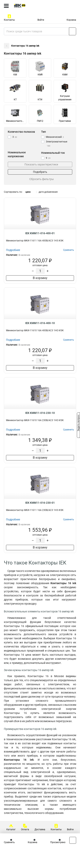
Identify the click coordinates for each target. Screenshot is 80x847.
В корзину (40, 278)
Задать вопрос (78, 423)
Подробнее (13, 250)
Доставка (40, 829)
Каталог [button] (11, 829)
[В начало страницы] (72, 840)
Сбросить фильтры (41, 179)
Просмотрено (57, 842)
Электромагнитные (56, 143)
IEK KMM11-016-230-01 (40, 502)
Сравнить (9, 842)
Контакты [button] (9, 20)
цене (27, 192)
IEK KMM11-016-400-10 (40, 323)
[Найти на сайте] (72, 31)
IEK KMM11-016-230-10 (40, 412)
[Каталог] (6, 6)
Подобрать (40, 171)
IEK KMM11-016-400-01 (40, 233)
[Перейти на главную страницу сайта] (29, 6)
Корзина (71, 20)
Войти (40, 20)
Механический (55, 137)
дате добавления (48, 192)
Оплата (25, 829)
